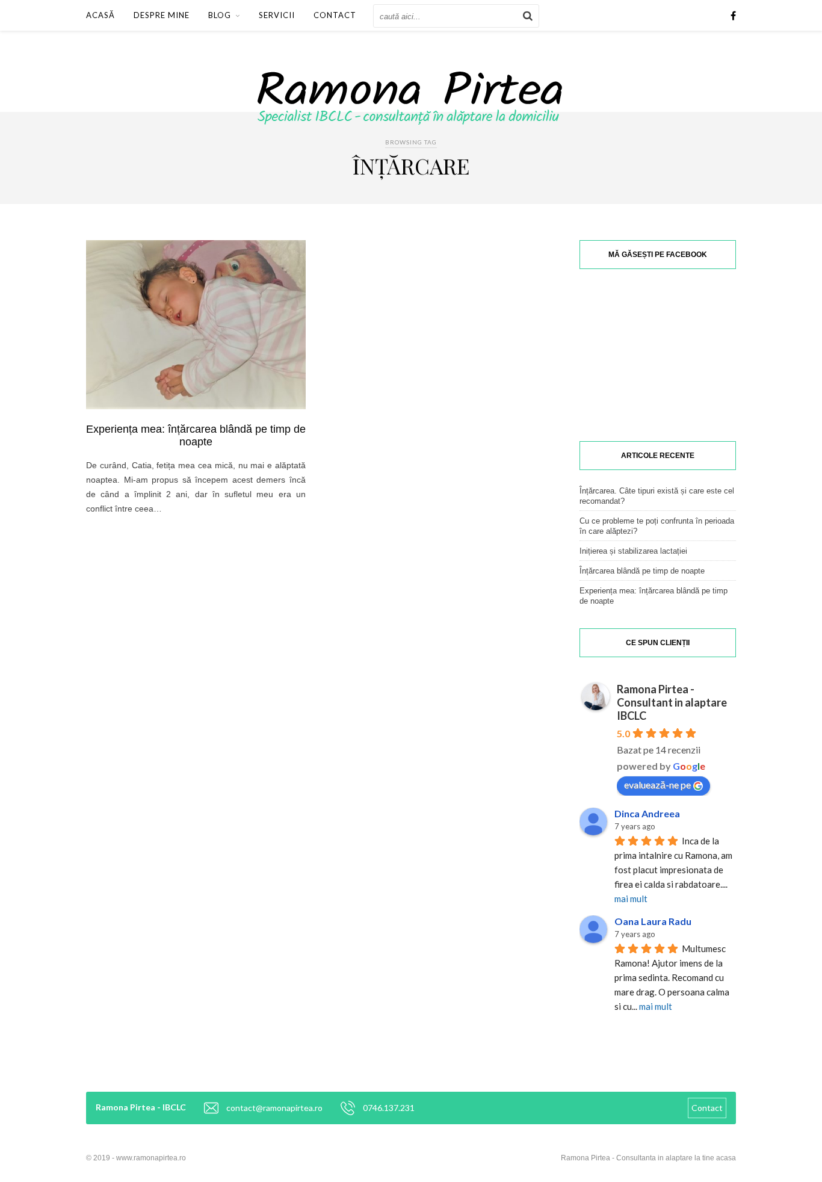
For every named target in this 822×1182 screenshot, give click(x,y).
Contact (335, 15)
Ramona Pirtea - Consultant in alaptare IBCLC (672, 702)
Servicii (277, 15)
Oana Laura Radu (652, 921)
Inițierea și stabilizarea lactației (633, 550)
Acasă (100, 15)
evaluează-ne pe (657, 784)
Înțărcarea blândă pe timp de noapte (642, 570)
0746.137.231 (389, 1108)
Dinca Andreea (647, 813)
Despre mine (162, 15)
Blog (219, 15)
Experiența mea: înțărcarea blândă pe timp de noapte (196, 435)
